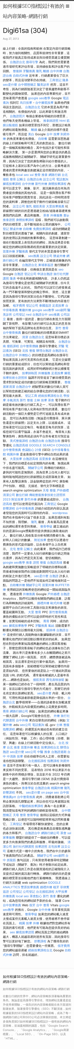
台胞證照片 (17, 116)
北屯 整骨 (16, 549)
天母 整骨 (19, 815)
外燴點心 (25, 355)
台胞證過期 (58, 752)
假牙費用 (64, 946)
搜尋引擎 (32, 62)
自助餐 (42, 139)
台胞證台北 (17, 62)
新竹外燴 (41, 184)
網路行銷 (55, 175)
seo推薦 (33, 256)
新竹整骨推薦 (58, 612)
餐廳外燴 (25, 310)
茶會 (46, 215)
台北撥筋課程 (37, 761)
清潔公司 (9, 495)
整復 (68, 382)
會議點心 (28, 450)
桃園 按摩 (25, 923)
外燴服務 (56, 215)
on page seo (50, 792)
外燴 (57, 716)
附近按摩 (17, 499)
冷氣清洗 (13, 400)
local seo (22, 175)
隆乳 (39, 71)
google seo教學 (39, 98)
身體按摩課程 (57, 184)
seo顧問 (60, 310)
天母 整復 (49, 490)
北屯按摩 (54, 846)
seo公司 (25, 725)
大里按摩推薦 (55, 206)
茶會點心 (36, 896)
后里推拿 (45, 459)
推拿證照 (9, 220)
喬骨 (46, 621)
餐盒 (37, 747)
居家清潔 (9, 386)
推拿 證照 (32, 562)
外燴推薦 (29, 594)
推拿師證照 (50, 120)
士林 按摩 (40, 400)
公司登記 (19, 314)
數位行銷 (22, 495)
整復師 (17, 71)
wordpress (60, 513)
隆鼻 (65, 80)
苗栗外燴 (9, 251)
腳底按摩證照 (25, 932)
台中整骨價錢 (29, 346)
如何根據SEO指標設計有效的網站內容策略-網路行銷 (36, 11)
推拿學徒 (28, 788)
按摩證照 (41, 846)
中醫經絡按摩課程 (31, 806)
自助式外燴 (20, 75)
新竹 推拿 (49, 896)
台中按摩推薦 (12, 905)
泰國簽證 (45, 305)
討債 (38, 450)
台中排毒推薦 (25, 508)
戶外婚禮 (63, 490)
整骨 (13, 179)
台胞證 (18, 274)
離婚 (46, 71)
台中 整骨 (42, 905)
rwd (28, 314)
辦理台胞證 (43, 350)
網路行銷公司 (19, 711)
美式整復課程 (19, 441)
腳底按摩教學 (18, 625)
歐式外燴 (56, 603)
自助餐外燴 (17, 585)
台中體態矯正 (27, 84)
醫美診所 (43, 84)
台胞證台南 (34, 179)
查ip (66, 215)
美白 (31, 134)
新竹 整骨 (61, 328)
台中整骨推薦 (12, 332)
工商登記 (55, 80)
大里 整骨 (34, 612)
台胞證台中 (40, 314)
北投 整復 (28, 350)
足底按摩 (58, 305)
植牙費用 (19, 305)
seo (61, 269)
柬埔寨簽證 (45, 265)
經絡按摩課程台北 (50, 396)
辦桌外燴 (16, 229)
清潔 (25, 337)
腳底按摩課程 (12, 184)
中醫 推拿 (43, 752)
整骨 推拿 (41, 175)
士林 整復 (62, 725)
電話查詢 (62, 179)
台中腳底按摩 (44, 102)
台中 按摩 (53, 134)
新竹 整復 (26, 400)
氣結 (51, 625)
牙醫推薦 (29, 71)
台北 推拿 (13, 747)
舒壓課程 (9, 508)
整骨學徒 (46, 526)
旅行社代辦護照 (23, 846)
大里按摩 (16, 459)
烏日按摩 (26, 102)
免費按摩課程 (42, 229)
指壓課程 (9, 729)
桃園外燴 (13, 454)
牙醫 (61, 346)
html (62, 120)
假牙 (32, 905)
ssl (32, 175)
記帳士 (21, 179)
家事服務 (9, 837)
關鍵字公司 (35, 468)
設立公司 (49, 179)
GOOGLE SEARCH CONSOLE (50, 445)
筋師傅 (50, 630)
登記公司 (30, 274)
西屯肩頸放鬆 (55, 680)
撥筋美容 (39, 206)
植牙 (56, 887)
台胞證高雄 (20, 445)
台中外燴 (56, 71)
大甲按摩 (61, 891)
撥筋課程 (13, 346)
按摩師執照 (29, 373)
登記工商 (31, 396)
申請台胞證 (45, 274)
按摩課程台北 (50, 747)
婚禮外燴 (43, 603)
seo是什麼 (10, 84)
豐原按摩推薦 (30, 887)
